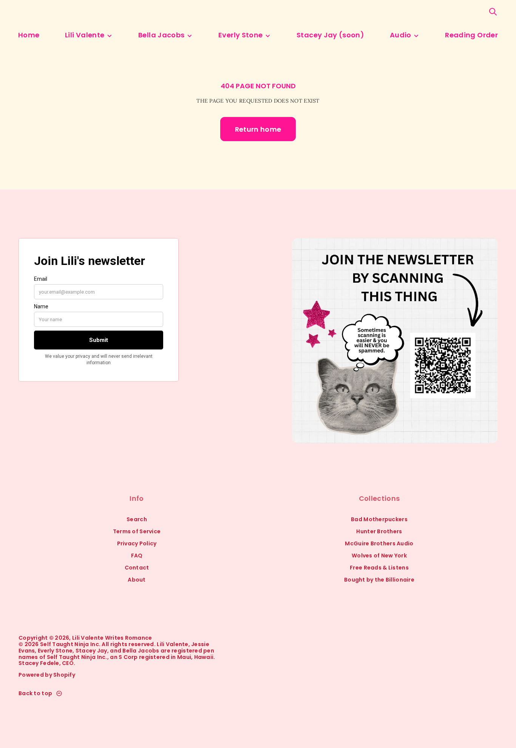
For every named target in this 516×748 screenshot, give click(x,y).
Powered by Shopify (47, 675)
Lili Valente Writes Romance (112, 638)
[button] (493, 11)
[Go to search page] (493, 11)
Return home (258, 129)
